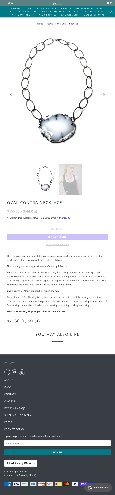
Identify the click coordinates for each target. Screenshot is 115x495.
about (8, 380)
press (8, 422)
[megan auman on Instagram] (22, 372)
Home (40, 23)
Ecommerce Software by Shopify (20, 475)
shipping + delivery (17, 415)
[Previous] (12, 94)
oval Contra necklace (34, 202)
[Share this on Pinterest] (30, 321)
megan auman (19, 471)
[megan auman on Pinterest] (15, 372)
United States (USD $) (18, 463)
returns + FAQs (14, 408)
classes (9, 401)
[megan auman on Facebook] (7, 372)
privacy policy (14, 429)
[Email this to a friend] (37, 321)
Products (50, 23)
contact (10, 394)
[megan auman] (57, 3)
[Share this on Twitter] (16, 321)
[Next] (103, 94)
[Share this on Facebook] (23, 321)
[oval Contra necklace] (57, 94)
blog (7, 387)
